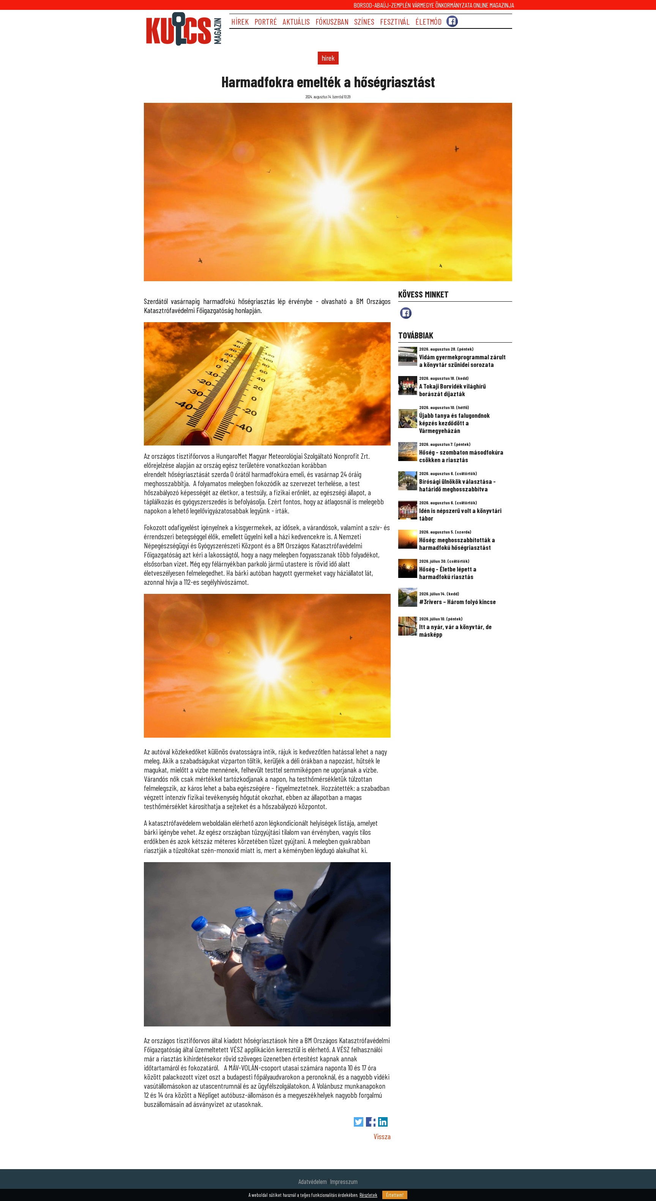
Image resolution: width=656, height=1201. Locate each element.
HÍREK (240, 21)
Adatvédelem (312, 1181)
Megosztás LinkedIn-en (383, 1122)
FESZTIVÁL (395, 21)
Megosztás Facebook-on (370, 1122)
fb (406, 313)
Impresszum (344, 1181)
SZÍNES (364, 21)
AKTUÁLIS (296, 21)
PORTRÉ (265, 21)
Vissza (382, 1136)
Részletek (368, 1195)
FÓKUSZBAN (331, 21)
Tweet (358, 1122)
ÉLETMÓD (428, 21)
